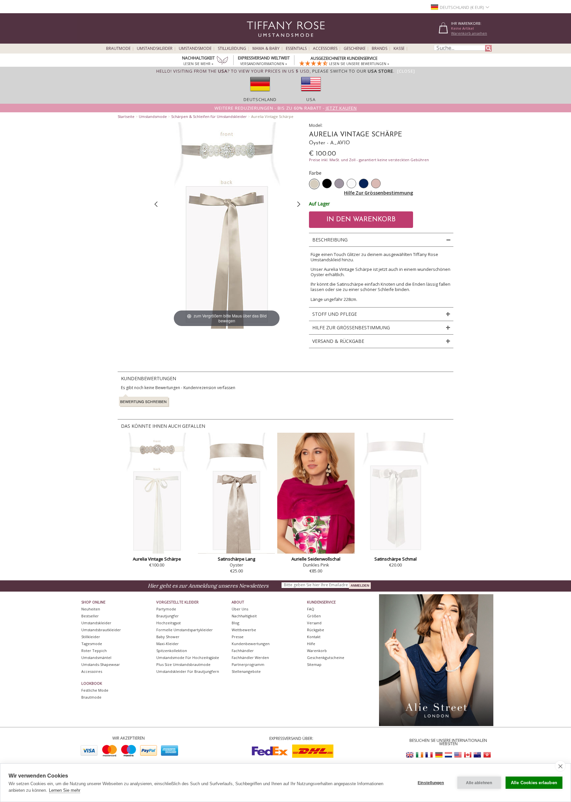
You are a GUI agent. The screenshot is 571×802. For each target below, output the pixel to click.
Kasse (399, 49)
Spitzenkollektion (171, 650)
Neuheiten (90, 608)
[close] (560, 766)
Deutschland (260, 99)
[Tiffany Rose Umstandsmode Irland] (419, 754)
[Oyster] (314, 184)
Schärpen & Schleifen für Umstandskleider (209, 116)
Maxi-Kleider (167, 643)
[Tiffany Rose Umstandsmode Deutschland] (438, 754)
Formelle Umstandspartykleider (184, 629)
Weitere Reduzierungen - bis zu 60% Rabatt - (285, 108)
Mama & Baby (266, 49)
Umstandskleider (154, 49)
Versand (314, 622)
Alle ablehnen (479, 783)
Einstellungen (431, 783)
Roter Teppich (94, 650)
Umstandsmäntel (96, 657)
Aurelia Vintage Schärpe (157, 559)
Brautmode (118, 49)
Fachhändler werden (250, 657)
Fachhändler (243, 650)
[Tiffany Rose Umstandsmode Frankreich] (429, 754)
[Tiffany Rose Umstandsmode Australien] (477, 754)
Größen (314, 615)
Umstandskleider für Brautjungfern (187, 671)
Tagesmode (91, 643)
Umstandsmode (195, 49)
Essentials (296, 49)
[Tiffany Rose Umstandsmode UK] (410, 754)
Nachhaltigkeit (244, 615)
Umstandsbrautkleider (101, 629)
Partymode (166, 608)
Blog (235, 622)
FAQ (310, 608)
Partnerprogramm (248, 664)
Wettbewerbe (244, 629)
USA (311, 99)
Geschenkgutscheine (325, 657)
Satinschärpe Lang (236, 559)
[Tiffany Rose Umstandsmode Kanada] (467, 754)
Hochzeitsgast (168, 622)
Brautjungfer (167, 615)
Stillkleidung (232, 49)
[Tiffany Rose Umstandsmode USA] (458, 754)
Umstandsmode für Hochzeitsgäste (187, 657)
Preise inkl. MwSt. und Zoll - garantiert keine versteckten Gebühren (369, 159)
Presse (238, 636)
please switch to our (352, 71)
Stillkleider (90, 636)
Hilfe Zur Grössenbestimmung (378, 192)
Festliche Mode (94, 690)
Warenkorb (317, 650)
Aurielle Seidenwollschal (315, 559)
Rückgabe (315, 629)
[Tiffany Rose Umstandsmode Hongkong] (486, 754)
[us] (311, 93)
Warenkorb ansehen (469, 33)
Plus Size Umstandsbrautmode (183, 664)
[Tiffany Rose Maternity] (255, 40)
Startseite (126, 116)
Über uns (240, 608)
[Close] (406, 71)
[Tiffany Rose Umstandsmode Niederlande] (448, 754)
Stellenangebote (246, 671)
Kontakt (314, 636)
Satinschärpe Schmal (395, 559)
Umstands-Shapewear (100, 664)
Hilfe (311, 643)
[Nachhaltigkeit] (222, 61)
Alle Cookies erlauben (534, 782)
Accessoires (325, 49)
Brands (379, 49)
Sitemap (314, 664)
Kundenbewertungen (251, 643)
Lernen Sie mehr (64, 790)
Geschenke (354, 49)
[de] (260, 93)
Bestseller (90, 615)
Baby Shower (167, 636)
